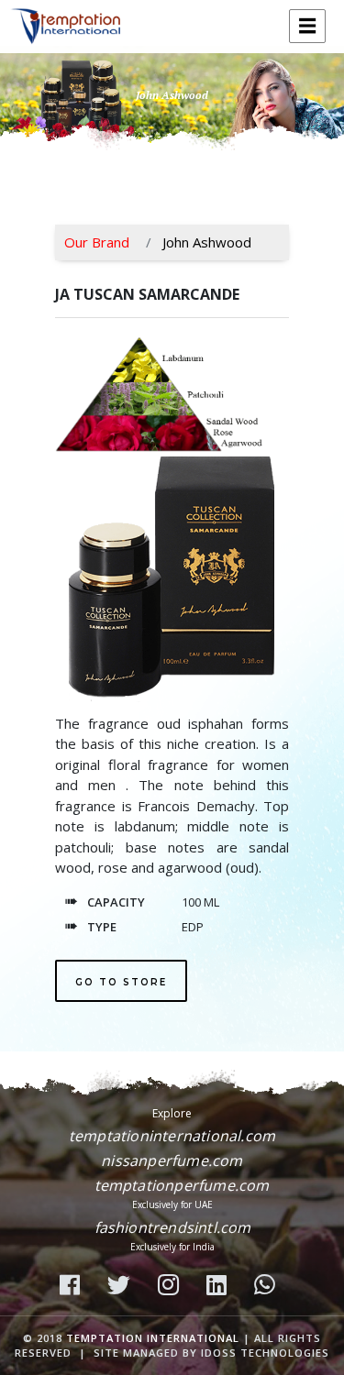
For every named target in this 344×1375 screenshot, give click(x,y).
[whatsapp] (269, 1286)
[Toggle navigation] (307, 26)
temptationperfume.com (182, 1185)
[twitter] (123, 1286)
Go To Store (121, 982)
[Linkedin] (221, 1286)
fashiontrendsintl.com (172, 1227)
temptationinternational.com (172, 1136)
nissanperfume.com (171, 1160)
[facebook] (74, 1286)
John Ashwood (206, 242)
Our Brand (96, 242)
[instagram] (173, 1286)
